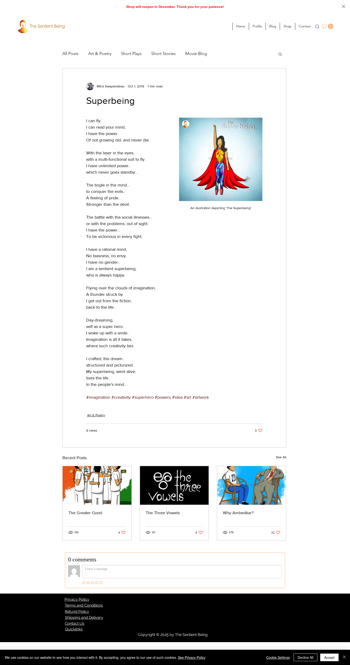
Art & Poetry (99, 53)
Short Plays (131, 53)
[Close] (344, 657)
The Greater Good (85, 512)
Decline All (305, 657)
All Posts (70, 53)
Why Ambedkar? (238, 512)
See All (281, 457)
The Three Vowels (163, 512)
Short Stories (163, 53)
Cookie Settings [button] (278, 657)
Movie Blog (196, 53)
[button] (328, 26)
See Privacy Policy (191, 657)
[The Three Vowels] (174, 485)
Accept (329, 657)
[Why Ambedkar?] (251, 485)
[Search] (317, 26)
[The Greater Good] (97, 485)
